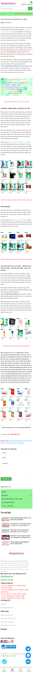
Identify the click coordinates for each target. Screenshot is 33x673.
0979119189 (7, 580)
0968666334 (7, 576)
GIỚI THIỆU (3, 604)
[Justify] (30, 8)
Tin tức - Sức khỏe (7, 506)
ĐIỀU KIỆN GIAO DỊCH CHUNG (8, 625)
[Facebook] (2, 641)
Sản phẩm (5, 495)
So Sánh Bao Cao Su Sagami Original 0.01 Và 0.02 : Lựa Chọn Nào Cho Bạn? (20, 525)
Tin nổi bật (6, 512)
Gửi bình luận (6, 479)
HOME (4, 492)
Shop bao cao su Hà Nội (9, 656)
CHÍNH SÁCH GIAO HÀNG (7, 622)
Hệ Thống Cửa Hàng (8, 502)
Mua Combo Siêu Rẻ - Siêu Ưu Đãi (12, 499)
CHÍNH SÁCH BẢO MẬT (7, 615)
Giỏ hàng (30, 4)
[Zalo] (8, 641)
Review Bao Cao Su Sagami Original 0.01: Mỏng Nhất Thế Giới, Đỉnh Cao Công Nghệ (20, 537)
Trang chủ (4, 671)
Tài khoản (28, 671)
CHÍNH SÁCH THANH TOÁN (8, 618)
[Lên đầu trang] (28, 667)
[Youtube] (5, 641)
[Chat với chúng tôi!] (28, 655)
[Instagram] (12, 641)
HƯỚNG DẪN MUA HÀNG (7, 607)
